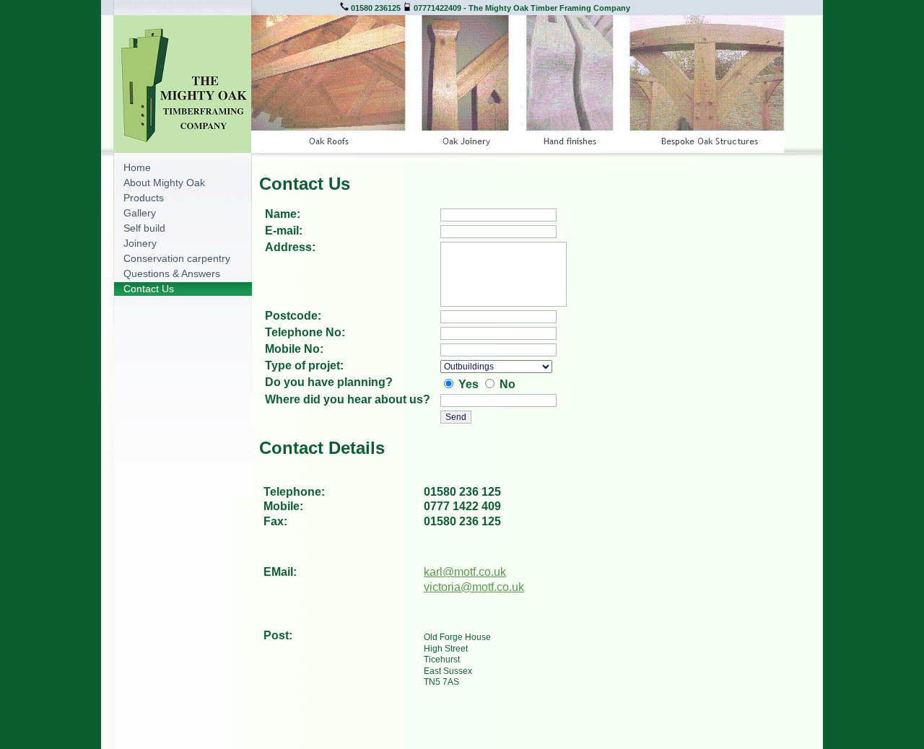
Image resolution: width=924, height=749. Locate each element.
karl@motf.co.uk (465, 572)
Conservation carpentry (176, 258)
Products (143, 197)
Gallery (139, 213)
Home (137, 167)
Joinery (140, 243)
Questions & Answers (171, 273)
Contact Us (148, 288)
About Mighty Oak (164, 182)
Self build (144, 228)
